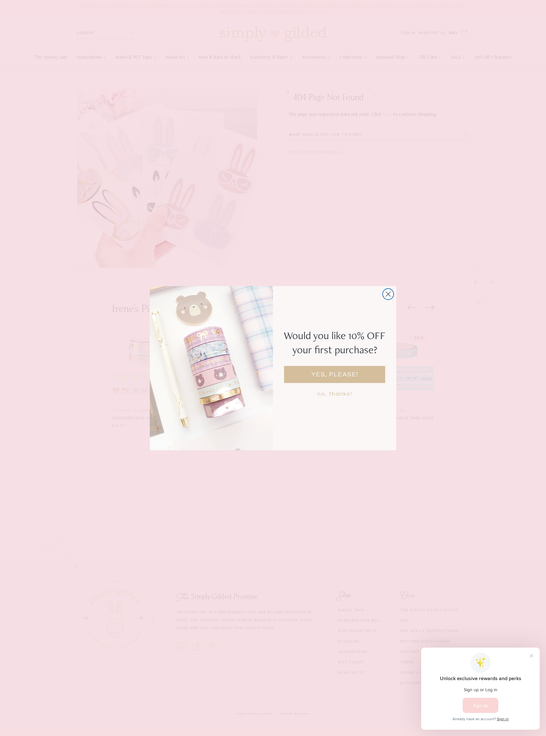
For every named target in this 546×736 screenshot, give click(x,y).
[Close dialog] (388, 294)
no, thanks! (334, 394)
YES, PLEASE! (334, 374)
